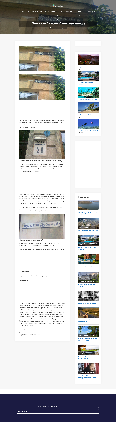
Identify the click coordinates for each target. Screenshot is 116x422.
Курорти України (92, 11)
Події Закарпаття (81, 15)
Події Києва (60, 15)
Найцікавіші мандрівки (50, 11)
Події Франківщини (50, 15)
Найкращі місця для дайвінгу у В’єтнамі (88, 99)
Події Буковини (70, 15)
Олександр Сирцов (62, 28)
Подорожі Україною (25, 11)
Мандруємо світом (37, 11)
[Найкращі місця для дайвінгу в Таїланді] (88, 124)
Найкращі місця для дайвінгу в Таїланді (88, 130)
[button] (58, 20)
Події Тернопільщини (36, 15)
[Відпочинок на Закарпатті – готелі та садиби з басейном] (88, 59)
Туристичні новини (80, 11)
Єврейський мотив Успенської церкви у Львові (30, 334)
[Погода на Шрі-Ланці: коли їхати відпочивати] (88, 107)
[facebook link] (98, 408)
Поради (61, 11)
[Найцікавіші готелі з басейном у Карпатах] (88, 76)
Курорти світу (69, 11)
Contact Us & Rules (23, 411)
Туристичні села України (26, 335)
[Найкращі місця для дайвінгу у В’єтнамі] (88, 92)
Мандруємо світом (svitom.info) (49, 415)
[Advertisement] (42, 109)
